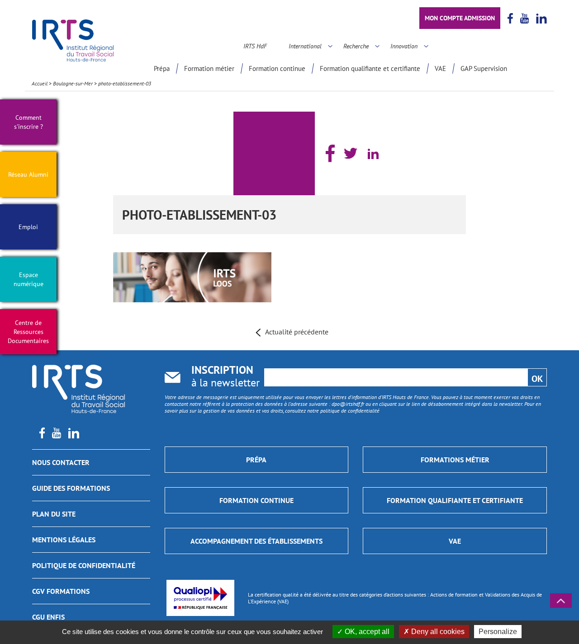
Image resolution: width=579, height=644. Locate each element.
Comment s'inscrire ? (28, 122)
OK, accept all (366, 631)
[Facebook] (330, 153)
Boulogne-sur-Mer (73, 83)
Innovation (404, 46)
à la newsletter (225, 377)
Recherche (356, 46)
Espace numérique (28, 279)
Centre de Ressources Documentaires (28, 332)
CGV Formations (61, 591)
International (305, 46)
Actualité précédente (296, 331)
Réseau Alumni (28, 174)
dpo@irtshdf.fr (348, 403)
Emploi (28, 227)
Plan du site (54, 513)
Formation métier (209, 68)
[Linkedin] (373, 154)
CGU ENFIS (48, 616)
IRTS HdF (255, 46)
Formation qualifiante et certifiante (370, 68)
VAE (440, 68)
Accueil (39, 83)
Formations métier (455, 459)
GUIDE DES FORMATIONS (71, 488)
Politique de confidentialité (83, 565)
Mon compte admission (460, 18)
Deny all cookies (437, 631)
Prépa (162, 68)
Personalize (498, 631)
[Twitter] (350, 153)
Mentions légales (63, 539)
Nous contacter (61, 462)
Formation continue (277, 68)
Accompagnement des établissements (256, 540)
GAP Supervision (483, 68)
